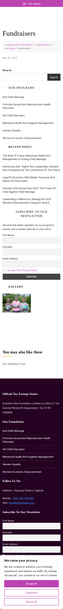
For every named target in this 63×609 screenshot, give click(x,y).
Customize (31, 592)
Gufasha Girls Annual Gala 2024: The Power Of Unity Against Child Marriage (29, 190)
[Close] (59, 558)
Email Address (10, 258)
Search (7, 70)
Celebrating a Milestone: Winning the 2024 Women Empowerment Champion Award (27, 201)
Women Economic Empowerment (22, 138)
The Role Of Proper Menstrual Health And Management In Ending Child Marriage (26, 157)
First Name (8, 235)
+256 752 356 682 (23, 498)
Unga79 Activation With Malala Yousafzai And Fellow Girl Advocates (29, 179)
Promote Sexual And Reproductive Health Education (26, 106)
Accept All (31, 583)
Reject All (31, 601)
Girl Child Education (14, 115)
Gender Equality (12, 130)
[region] (31, 582)
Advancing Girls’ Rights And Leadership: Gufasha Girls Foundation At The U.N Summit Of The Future (31, 168)
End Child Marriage (13, 97)
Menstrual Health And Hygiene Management (28, 123)
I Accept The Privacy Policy (22, 270)
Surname (7, 246)
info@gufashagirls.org (21, 502)
